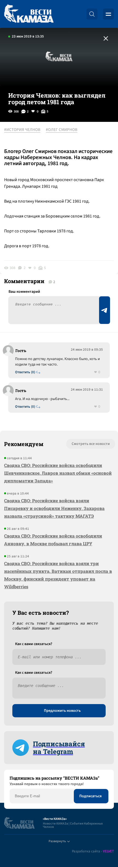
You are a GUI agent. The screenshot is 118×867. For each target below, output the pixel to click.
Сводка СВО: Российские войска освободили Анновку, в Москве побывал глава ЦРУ (53, 539)
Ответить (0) (25, 372)
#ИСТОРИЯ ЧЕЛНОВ (22, 130)
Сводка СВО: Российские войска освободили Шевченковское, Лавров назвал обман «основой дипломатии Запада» (58, 473)
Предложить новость (62, 710)
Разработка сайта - (93, 851)
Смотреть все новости (91, 444)
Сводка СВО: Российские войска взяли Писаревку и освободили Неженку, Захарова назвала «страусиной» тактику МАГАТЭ (54, 508)
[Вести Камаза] (29, 14)
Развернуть (57, 841)
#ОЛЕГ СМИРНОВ (61, 130)
